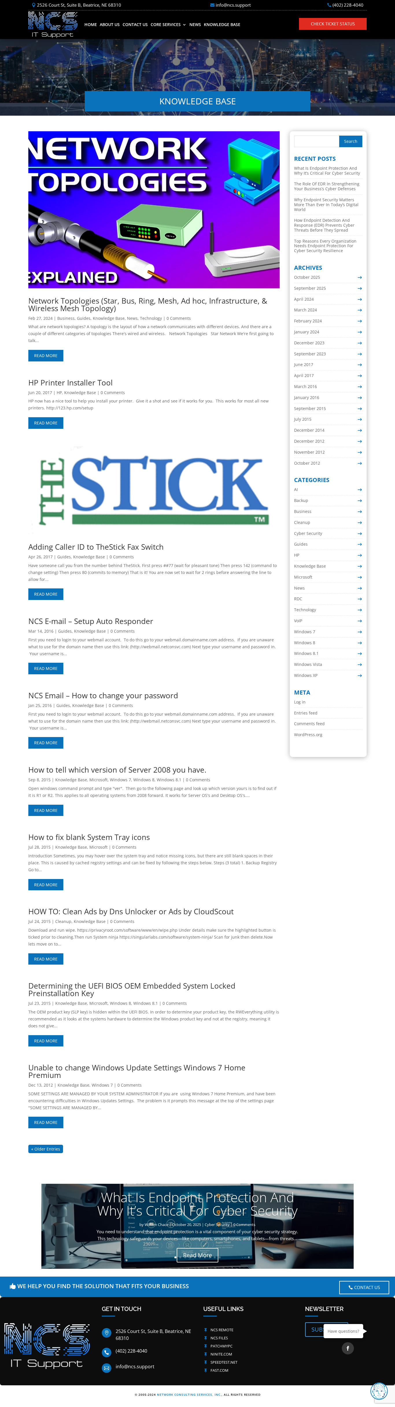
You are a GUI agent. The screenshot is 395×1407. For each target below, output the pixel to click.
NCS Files (219, 1337)
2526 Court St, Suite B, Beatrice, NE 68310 (79, 5)
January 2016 (306, 397)
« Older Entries (45, 1149)
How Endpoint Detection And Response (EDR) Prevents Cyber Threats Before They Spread (324, 225)
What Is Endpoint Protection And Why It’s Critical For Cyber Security (327, 170)
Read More (197, 1255)
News (195, 24)
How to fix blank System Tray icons (89, 837)
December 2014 (309, 430)
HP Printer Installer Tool (70, 382)
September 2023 (310, 354)
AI (296, 489)
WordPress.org (308, 734)
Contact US (367, 1287)
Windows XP (306, 675)
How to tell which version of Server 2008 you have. (117, 770)
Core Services (166, 24)
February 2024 (308, 321)
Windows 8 (143, 779)
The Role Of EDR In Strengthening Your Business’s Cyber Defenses (326, 186)
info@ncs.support (233, 5)
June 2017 (303, 364)
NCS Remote (222, 1329)
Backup (301, 500)
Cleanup (63, 921)
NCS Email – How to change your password (103, 695)
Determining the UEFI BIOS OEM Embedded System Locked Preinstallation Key (131, 989)
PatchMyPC (221, 1346)
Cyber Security (308, 533)
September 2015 (310, 408)
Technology (151, 318)
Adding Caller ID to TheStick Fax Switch (96, 547)
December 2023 (309, 343)
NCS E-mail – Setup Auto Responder (90, 621)
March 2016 (305, 386)
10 (220, 1257)
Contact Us (135, 24)
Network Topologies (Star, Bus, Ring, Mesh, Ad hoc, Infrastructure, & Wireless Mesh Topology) (147, 304)
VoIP (298, 620)
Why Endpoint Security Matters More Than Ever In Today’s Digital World (326, 204)
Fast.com (219, 1370)
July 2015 (302, 419)
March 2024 (305, 310)
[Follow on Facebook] (348, 1348)
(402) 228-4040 (348, 5)
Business (66, 318)
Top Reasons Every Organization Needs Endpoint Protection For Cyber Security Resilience (325, 246)
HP (59, 392)
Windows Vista (308, 664)
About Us (110, 24)
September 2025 (310, 288)
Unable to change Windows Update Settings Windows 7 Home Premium (137, 1071)
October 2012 (307, 463)
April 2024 (304, 299)
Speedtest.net (224, 1362)
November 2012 (309, 452)
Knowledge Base (222, 24)
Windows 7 (120, 779)
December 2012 (309, 441)
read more (46, 355)
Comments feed (309, 723)
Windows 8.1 (169, 779)
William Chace (156, 1224)
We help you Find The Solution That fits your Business (103, 1286)
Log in (300, 702)
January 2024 (306, 332)
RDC (298, 598)
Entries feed (306, 713)
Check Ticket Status (333, 24)
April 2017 (304, 375)
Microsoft (98, 779)
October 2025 (307, 277)
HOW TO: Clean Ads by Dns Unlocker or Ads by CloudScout (131, 911)
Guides (84, 318)
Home (90, 24)
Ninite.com (221, 1354)
